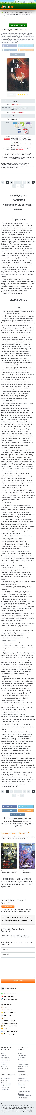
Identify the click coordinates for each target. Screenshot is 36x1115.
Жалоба (7, 138)
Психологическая (23, 1064)
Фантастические (6, 1083)
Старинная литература (10, 1026)
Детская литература (9, 1012)
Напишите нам (15, 143)
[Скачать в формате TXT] (29, 127)
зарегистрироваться (22, 920)
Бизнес (6, 1018)
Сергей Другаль (15, 104)
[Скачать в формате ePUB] (22, 127)
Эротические (5, 1089)
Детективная (22, 1057)
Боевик (3, 1053)
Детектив (3, 1055)
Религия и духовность (10, 1020)
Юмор (5, 1028)
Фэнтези (20, 1068)
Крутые (3, 1064)
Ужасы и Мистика (23, 1066)
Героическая (22, 1055)
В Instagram (9, 50)
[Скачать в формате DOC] (19, 133)
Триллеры (4, 1066)
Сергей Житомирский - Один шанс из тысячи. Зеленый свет (9, 872)
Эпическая (21, 1071)
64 (22, 186)
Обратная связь (23, 1097)
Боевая (20, 1053)
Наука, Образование (9, 1001)
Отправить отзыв (18, 980)
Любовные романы (9, 996)
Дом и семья (7, 1015)
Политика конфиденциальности (24, 1094)
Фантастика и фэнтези (10, 993)
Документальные (8, 1004)
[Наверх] (31, 1111)
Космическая (22, 1059)
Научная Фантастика (17, 112)
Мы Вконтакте (17, 54)
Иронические (5, 1057)
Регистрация (29, 2)
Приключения (7, 1010)
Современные (5, 1087)
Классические (5, 1062)
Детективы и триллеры (10, 999)
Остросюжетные (6, 1085)
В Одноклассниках (27, 50)
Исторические (5, 1059)
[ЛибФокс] (7, 7)
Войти (19, 2)
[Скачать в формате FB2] (16, 127)
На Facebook (9, 45)
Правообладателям (24, 1091)
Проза (5, 1007)
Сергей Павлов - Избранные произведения (27, 871)
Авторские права (18, 25)
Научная (20, 1062)
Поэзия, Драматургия (10, 1034)
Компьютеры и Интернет (11, 1031)
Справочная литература (10, 1023)
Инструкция (19, 149)
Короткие (4, 1080)
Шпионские (4, 1068)
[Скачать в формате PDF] (26, 133)
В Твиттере (25, 45)
